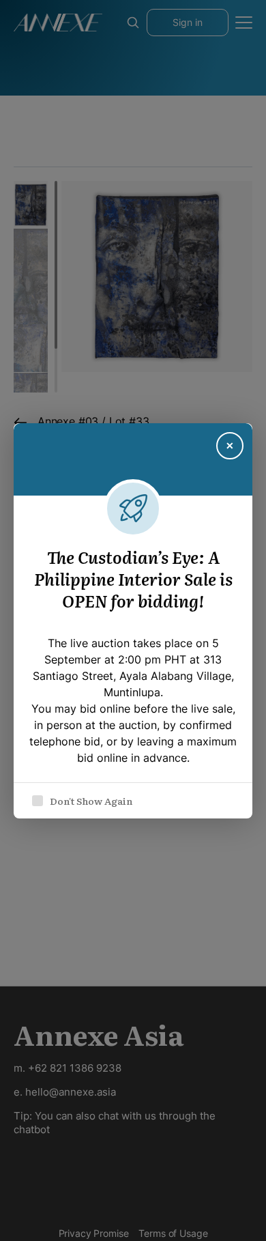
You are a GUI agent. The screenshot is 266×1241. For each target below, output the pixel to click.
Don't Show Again (91, 801)
